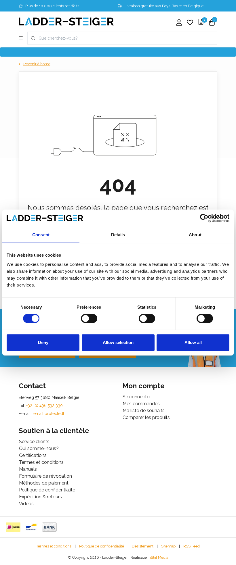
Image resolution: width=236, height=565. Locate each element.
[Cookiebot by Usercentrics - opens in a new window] (204, 218)
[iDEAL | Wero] (13, 527)
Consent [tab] (41, 234)
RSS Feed (191, 546)
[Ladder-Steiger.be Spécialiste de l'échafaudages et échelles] (66, 21)
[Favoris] (189, 22)
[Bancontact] (31, 527)
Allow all (193, 342)
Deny (43, 342)
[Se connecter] (179, 22)
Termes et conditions (53, 546)
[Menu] (21, 38)
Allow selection (118, 342)
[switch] (89, 318)
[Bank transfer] (49, 527)
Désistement (142, 546)
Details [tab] (118, 234)
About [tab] (195, 234)
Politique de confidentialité (101, 546)
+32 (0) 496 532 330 (44, 405)
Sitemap (168, 546)
